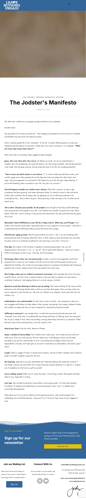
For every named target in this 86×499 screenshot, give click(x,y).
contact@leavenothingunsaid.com (73, 465)
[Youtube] (46, 481)
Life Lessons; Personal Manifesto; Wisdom (43, 97)
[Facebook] (40, 481)
